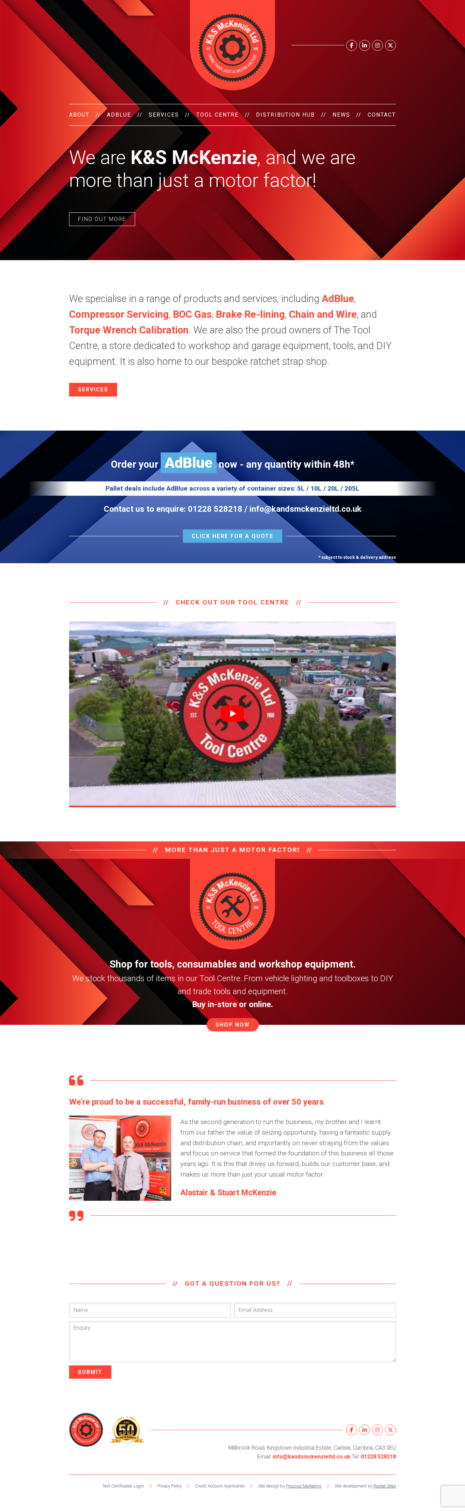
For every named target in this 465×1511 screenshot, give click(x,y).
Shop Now (232, 1024)
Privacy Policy (169, 1485)
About (79, 114)
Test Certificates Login (123, 1485)
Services (164, 114)
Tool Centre (217, 114)
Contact (382, 114)
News (341, 114)
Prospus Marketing (303, 1485)
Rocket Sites (384, 1485)
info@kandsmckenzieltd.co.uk (306, 509)
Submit (90, 1372)
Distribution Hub (285, 114)
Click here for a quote (232, 536)
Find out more (102, 219)
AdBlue (119, 114)
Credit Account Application (220, 1485)
